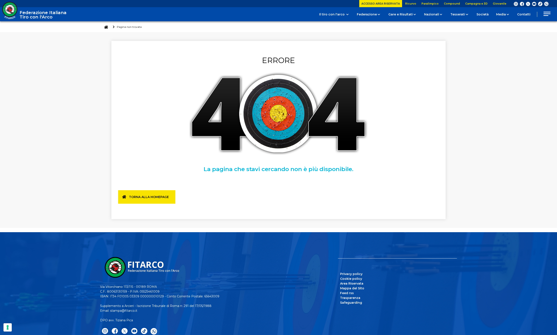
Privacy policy (351, 274)
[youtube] (534, 3)
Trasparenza (350, 298)
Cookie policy (351, 279)
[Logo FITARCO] (9, 10)
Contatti (523, 14)
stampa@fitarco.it (123, 311)
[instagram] (515, 3)
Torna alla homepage (149, 197)
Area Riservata (351, 283)
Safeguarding (351, 303)
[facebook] (522, 3)
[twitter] (528, 3)
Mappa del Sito (352, 288)
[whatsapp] (546, 4)
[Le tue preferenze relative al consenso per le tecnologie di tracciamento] (7, 327)
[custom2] (540, 3)
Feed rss (347, 293)
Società (482, 14)
